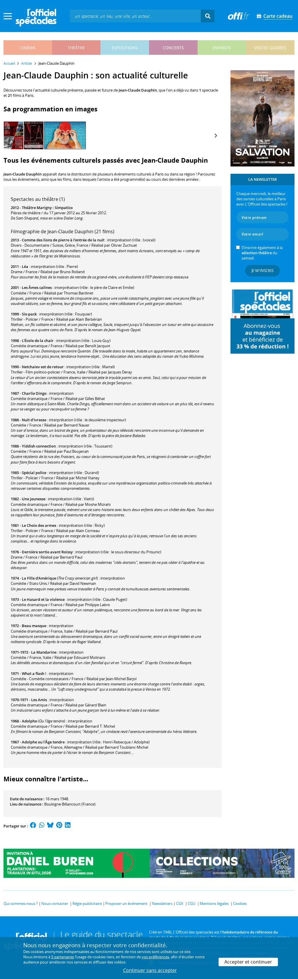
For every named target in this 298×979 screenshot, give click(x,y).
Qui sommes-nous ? (20, 903)
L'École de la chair (38, 340)
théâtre (76, 47)
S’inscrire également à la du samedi (262, 253)
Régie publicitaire (87, 903)
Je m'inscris (262, 270)
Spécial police (34, 472)
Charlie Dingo (34, 393)
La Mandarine (43, 652)
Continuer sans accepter (150, 970)
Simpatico (64, 207)
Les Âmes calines (37, 287)
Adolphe (29, 721)
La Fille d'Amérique (39, 578)
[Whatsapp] (41, 826)
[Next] (215, 135)
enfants (222, 47)
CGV (179, 903)
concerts (173, 47)
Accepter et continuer (248, 962)
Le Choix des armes (39, 525)
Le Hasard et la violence (43, 599)
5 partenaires (62, 956)
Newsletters (162, 903)
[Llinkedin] (67, 826)
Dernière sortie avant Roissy (47, 552)
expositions (125, 47)
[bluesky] (50, 826)
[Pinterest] (59, 826)
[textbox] (135, 16)
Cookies (240, 903)
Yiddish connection (39, 446)
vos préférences (155, 956)
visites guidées (270, 47)
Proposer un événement (126, 903)
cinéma (28, 47)
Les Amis (39, 699)
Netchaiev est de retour (43, 366)
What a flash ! (34, 673)
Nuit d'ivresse (34, 419)
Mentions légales (214, 903)
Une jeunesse (33, 498)
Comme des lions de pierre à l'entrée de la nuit (63, 240)
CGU (191, 903)
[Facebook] (33, 826)
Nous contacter (54, 903)
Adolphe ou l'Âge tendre (43, 742)
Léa (25, 266)
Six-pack (29, 314)
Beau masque (34, 625)
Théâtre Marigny (37, 207)
